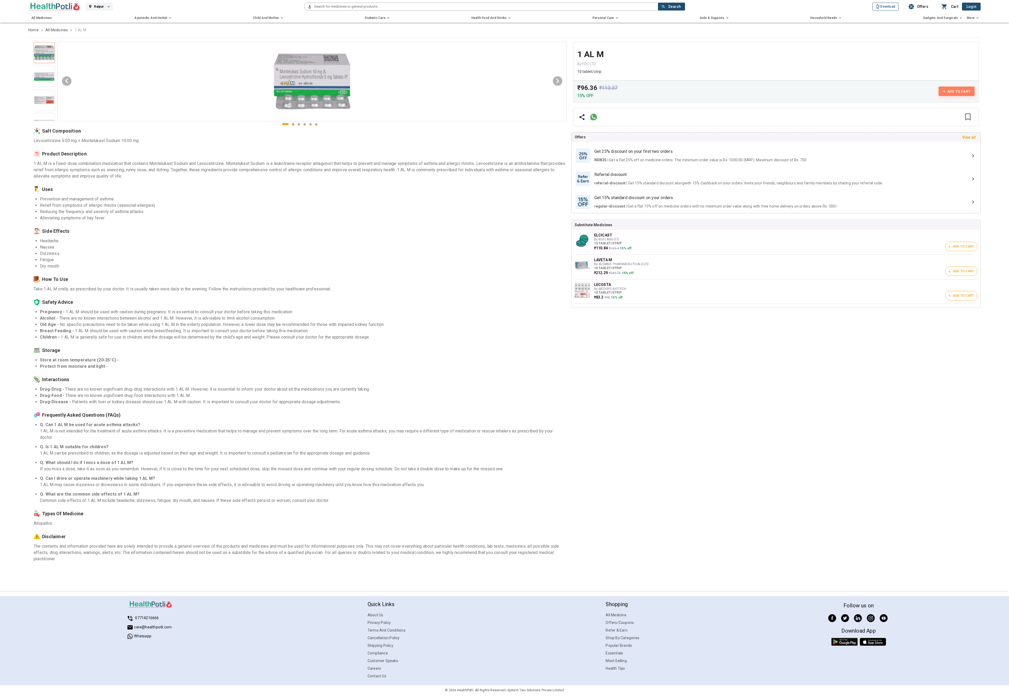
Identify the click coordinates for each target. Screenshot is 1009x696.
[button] (309, 7)
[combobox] (485, 6)
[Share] (582, 117)
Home (33, 30)
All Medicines (56, 30)
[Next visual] (557, 81)
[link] (54, 6)
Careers (374, 668)
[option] (776, 155)
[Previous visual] (66, 81)
